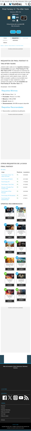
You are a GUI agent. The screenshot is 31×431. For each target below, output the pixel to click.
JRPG (16, 12)
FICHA (5, 38)
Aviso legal (3, 413)
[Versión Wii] (17, 17)
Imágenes (15, 40)
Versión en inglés (15, 424)
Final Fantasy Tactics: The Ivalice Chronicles (7, 175)
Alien (11, 1)
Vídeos (5, 42)
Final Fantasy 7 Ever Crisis (7, 184)
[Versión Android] (17, 20)
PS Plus (26, 1)
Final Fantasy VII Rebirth (7, 179)
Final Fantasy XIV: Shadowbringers (5, 198)
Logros (18, 31)
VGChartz (3, 419)
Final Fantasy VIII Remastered (8, 195)
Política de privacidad (5, 411)
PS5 (14, 1)
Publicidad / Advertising (5, 409)
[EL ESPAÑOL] (29, 4)
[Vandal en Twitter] (10, 397)
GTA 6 (3, 1)
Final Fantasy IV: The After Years (15, 9)
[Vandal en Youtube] (21, 397)
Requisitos (15, 38)
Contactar (3, 407)
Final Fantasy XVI (5, 181)
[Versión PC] (13, 17)
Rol (20, 12)
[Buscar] (26, 4)
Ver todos (3, 169)
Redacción (3, 405)
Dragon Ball (7, 1)
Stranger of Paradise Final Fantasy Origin (7, 187)
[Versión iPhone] (13, 20)
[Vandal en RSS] (26, 397)
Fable (16, 1)
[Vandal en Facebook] (4, 397)
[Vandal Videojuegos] (15, 4)
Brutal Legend (21, 1)
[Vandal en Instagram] (15, 397)
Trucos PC (13, 31)
